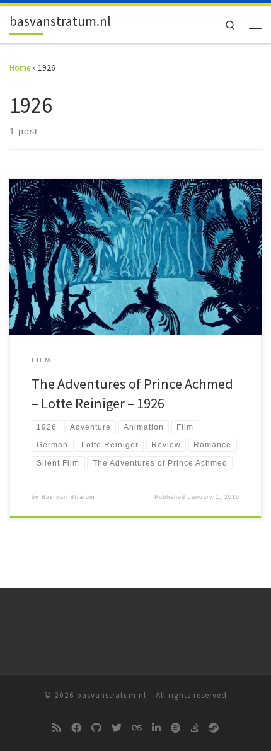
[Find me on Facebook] (76, 728)
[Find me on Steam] (214, 728)
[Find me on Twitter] (117, 728)
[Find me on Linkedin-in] (156, 728)
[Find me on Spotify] (176, 728)
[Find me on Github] (96, 728)
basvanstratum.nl (111, 695)
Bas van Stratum (68, 497)
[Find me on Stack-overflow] (195, 728)
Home (19, 67)
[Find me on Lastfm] (137, 728)
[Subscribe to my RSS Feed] (56, 728)
